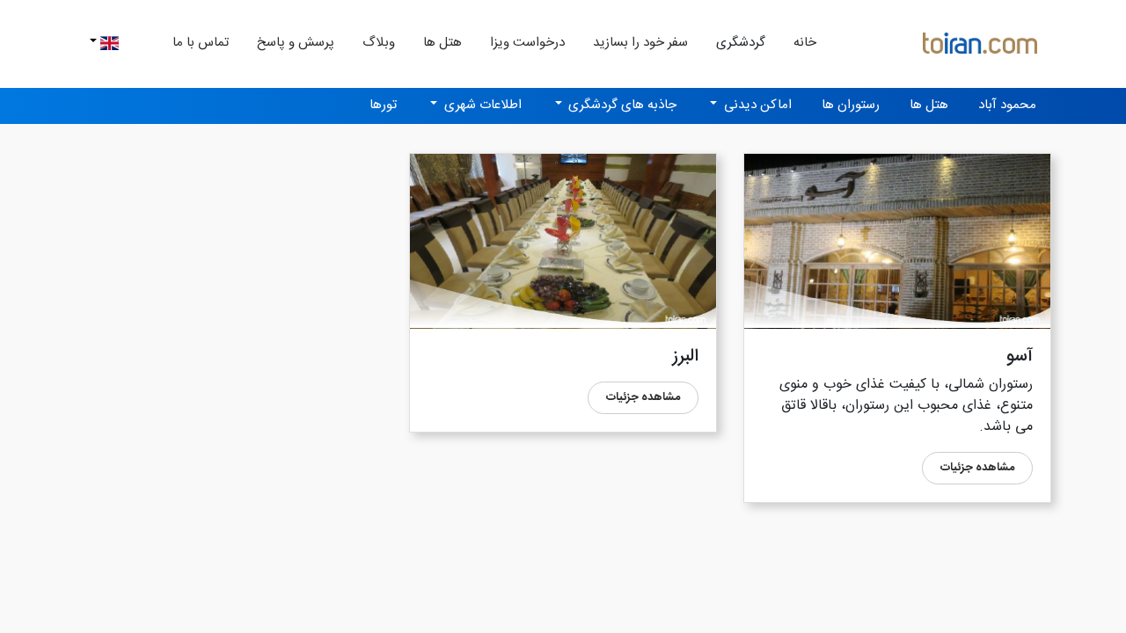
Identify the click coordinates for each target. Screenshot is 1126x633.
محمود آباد (1007, 105)
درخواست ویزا (527, 43)
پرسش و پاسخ (295, 43)
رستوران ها (851, 105)
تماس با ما (200, 43)
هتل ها (442, 43)
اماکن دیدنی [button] (756, 105)
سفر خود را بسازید (640, 43)
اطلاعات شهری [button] (481, 105)
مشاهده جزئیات (977, 467)
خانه (797, 42)
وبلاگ (378, 43)
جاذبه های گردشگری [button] (620, 105)
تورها (383, 105)
